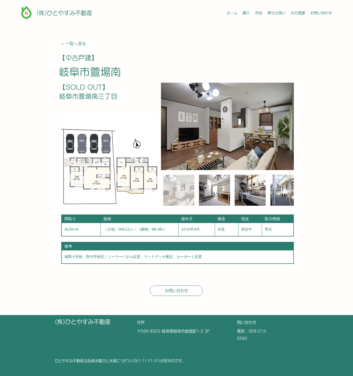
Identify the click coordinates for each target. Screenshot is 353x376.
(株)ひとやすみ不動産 (64, 13)
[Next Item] (285, 126)
